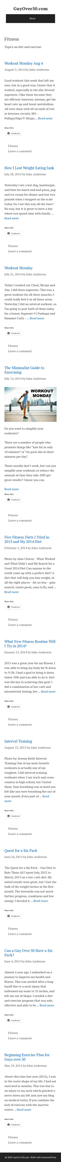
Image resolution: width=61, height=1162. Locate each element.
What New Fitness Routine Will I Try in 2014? (30, 643)
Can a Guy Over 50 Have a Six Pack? (28, 952)
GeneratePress (48, 1157)
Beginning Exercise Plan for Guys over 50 (26, 1057)
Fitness (13, 146)
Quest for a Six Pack (20, 850)
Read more (45, 118)
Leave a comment (20, 151)
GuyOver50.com (30, 9)
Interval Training (18, 741)
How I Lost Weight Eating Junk (29, 167)
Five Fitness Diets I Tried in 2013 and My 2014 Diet (26, 539)
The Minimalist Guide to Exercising (24, 370)
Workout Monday (18, 267)
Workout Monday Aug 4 (23, 63)
